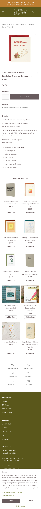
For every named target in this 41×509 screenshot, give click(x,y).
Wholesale (5, 439)
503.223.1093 (6, 466)
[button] (20, 12)
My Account (28, 368)
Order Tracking (7, 413)
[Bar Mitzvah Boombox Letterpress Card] (11, 294)
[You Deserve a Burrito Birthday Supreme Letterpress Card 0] (20, 49)
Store (10, 24)
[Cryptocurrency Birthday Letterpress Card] (11, 190)
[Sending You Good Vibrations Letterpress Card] (30, 260)
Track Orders (12, 376)
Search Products (12, 368)
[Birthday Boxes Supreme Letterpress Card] (11, 226)
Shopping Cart (12, 384)
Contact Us (5, 428)
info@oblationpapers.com (11, 468)
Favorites (28, 376)
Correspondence (20, 24)
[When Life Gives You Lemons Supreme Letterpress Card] (30, 190)
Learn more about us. (8, 495)
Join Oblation (6, 431)
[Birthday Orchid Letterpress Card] (11, 260)
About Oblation (7, 424)
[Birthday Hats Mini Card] (11, 331)
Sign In (4, 401)
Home (4, 24)
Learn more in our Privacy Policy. (12, 492)
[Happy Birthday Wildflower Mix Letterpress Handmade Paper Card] (30, 331)
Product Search (7, 409)
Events (4, 435)
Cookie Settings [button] (20, 506)
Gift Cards (28, 384)
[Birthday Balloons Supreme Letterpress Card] (30, 226)
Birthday (11, 27)
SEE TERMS (30, 5)
